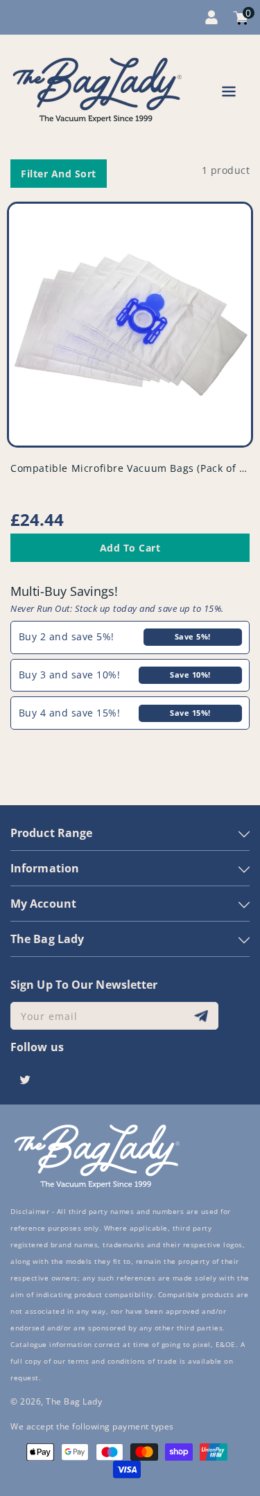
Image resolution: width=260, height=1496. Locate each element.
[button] (229, 94)
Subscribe (202, 1016)
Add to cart (130, 547)
